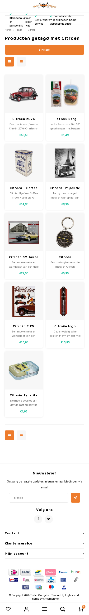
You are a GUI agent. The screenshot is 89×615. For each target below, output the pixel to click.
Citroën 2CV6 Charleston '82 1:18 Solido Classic (23, 119)
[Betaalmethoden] (13, 572)
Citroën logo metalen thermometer (65, 326)
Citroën (32, 30)
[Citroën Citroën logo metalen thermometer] (65, 301)
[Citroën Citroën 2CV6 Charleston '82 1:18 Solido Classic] (24, 94)
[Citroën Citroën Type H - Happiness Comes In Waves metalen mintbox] (24, 370)
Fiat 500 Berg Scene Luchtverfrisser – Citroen (65, 119)
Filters (46, 50)
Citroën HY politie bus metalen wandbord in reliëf (65, 188)
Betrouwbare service (42, 22)
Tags (19, 30)
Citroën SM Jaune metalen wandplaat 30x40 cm (23, 257)
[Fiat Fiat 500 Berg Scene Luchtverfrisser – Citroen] (65, 94)
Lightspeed (72, 595)
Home (8, 30)
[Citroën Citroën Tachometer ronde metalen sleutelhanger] (65, 232)
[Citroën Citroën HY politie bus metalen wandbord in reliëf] (65, 163)
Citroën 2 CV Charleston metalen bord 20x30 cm (23, 326)
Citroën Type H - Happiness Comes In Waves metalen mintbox (24, 395)
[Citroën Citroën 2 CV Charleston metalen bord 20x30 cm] (24, 301)
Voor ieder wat (28, 21)
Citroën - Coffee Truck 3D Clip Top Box (23, 188)
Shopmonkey (51, 599)
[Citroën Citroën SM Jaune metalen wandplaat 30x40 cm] (24, 232)
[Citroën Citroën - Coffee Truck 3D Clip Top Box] (24, 163)
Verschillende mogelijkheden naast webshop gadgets (63, 20)
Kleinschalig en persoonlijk (17, 21)
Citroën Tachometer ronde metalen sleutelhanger (64, 257)
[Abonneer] (75, 498)
